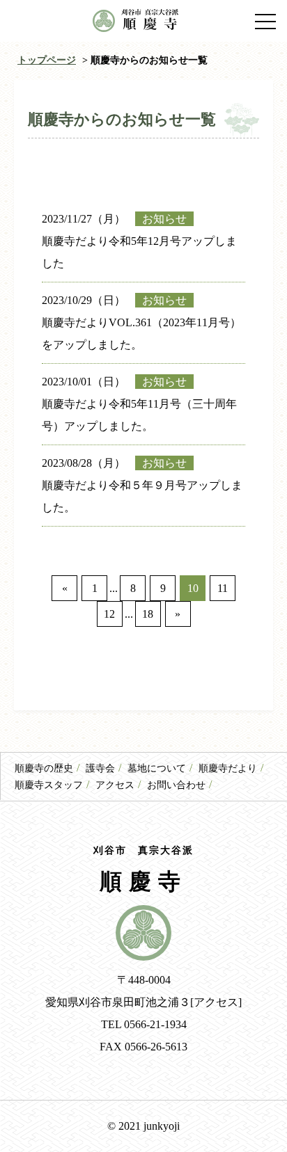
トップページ (46, 60)
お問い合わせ (176, 785)
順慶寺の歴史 (44, 768)
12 (109, 614)
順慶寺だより (228, 768)
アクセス (114, 785)
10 (193, 588)
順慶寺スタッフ (49, 785)
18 (147, 614)
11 (222, 588)
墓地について (156, 768)
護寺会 (100, 768)
